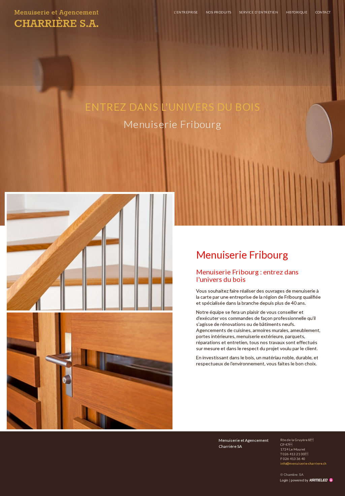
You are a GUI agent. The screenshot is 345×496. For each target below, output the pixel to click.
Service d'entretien (258, 12)
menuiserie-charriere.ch (56, 18)
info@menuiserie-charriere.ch (303, 463)
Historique (297, 12)
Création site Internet (311, 480)
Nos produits (218, 12)
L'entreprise (186, 12)
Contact (323, 12)
